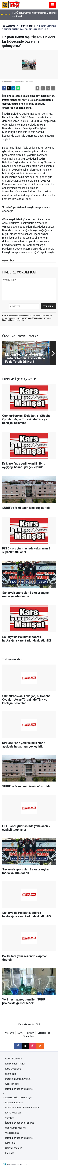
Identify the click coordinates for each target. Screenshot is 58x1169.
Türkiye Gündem (27, 26)
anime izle (10, 1073)
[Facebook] (4, 88)
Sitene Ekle (28, 1036)
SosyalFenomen (13, 1148)
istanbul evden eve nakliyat (19, 1088)
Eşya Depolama (13, 1068)
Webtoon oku (12, 1132)
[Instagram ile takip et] (32, 1046)
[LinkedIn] (13, 88)
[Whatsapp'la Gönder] (18, 88)
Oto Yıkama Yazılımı (15, 1127)
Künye (20, 1033)
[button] (43, 88)
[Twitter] (9, 88)
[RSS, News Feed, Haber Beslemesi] (40, 1046)
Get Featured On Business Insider (22, 1107)
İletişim (30, 1033)
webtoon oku (12, 1083)
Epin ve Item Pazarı (15, 1063)
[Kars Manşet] (11, 4)
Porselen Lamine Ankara (17, 1078)
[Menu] (52, 5)
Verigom (9, 1117)
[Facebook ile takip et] (18, 1046)
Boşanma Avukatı (14, 1102)
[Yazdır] (37, 88)
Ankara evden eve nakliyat (18, 1097)
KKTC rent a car (13, 1112)
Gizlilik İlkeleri (44, 1033)
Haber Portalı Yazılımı (17, 1164)
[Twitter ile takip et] (25, 1046)
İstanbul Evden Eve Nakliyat (19, 1122)
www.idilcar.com (13, 1058)
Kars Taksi (10, 1143)
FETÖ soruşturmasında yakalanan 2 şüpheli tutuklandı (34, 14)
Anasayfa (10, 26)
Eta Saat (9, 1153)
